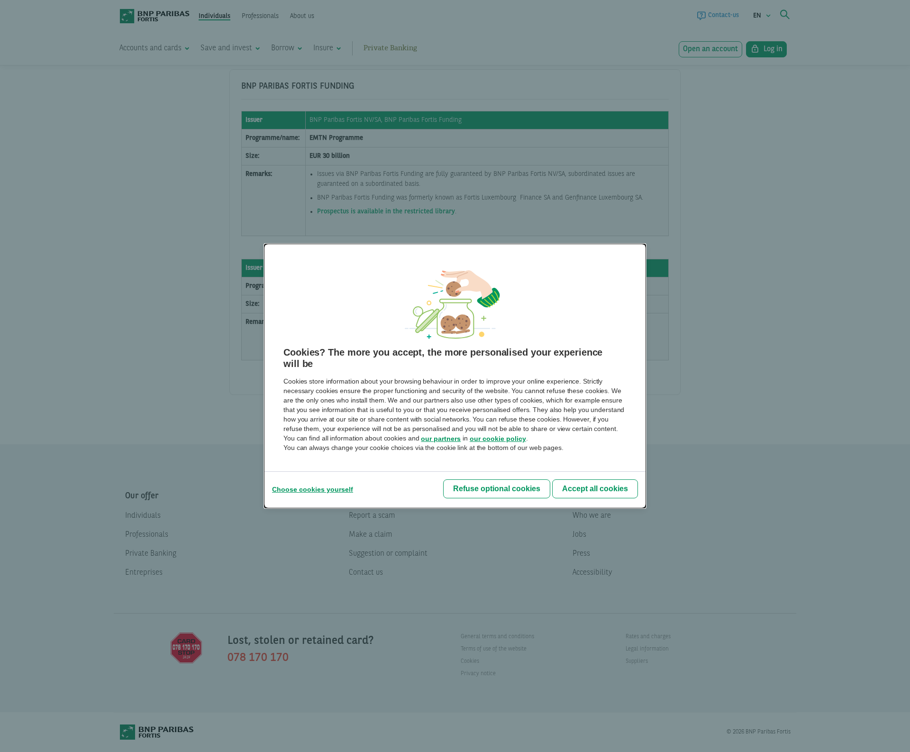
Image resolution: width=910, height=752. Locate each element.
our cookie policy (498, 438)
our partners (441, 438)
